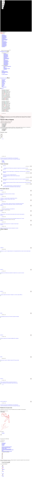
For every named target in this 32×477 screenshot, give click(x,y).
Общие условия (4, 448)
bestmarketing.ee (4, 35)
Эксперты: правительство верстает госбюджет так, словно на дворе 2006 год (11, 294)
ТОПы (3, 84)
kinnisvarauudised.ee (5, 39)
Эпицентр (3, 80)
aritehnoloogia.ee (4, 37)
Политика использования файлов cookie (7, 449)
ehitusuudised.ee (4, 36)
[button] (3, 1)
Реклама (3, 444)
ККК (2, 450)
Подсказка (4, 176)
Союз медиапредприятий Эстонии (7, 451)
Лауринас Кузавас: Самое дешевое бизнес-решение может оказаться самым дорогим (12, 214)
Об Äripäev (3, 443)
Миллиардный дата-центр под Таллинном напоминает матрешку (9, 316)
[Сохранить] (31, 166)
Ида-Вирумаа (4, 81)
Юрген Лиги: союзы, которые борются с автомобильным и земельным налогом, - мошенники (16, 171)
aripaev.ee (3, 34)
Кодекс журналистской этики (6, 447)
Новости (4, 165)
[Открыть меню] (4, 33)
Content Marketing (3, 401)
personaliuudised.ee (4, 42)
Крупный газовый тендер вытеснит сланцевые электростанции (9, 223)
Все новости (4, 79)
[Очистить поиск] (10, 50)
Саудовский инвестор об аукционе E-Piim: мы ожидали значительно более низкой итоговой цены (17, 182)
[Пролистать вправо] (1, 137)
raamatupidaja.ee (4, 43)
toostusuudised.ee (4, 44)
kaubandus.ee (4, 38)
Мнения (3, 82)
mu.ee (3, 40)
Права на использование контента (7, 446)
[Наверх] (1, 434)
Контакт (3, 445)
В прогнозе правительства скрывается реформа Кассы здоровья (9, 338)
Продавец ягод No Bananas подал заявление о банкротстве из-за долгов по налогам (12, 272)
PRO (2, 86)
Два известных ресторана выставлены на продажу (7, 193)
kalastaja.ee (3, 46)
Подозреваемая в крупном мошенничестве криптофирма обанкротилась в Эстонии (12, 218)
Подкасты (3, 83)
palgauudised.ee (4, 41)
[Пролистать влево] (1, 135)
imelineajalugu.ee (4, 45)
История (3, 85)
